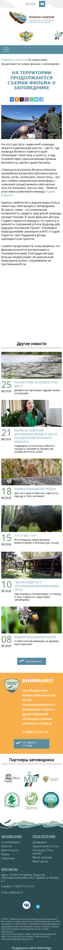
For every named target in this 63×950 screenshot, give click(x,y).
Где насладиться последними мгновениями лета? (36, 586)
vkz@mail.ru (16, 892)
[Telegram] (41, 99)
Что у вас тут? (25, 536)
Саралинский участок (46, 846)
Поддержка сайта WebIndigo (31, 948)
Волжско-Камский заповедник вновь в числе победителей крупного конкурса (35, 436)
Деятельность (10, 850)
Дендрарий (40, 842)
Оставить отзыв (30, 744)
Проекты (6, 846)
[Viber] (26, 99)
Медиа (5, 854)
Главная (6, 59)
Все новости (33, 661)
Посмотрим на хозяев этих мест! (36, 384)
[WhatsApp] (31, 99)
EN (33, 4)
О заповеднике (10, 842)
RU (28, 4)
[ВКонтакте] (12, 99)
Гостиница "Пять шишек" (43, 851)
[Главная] (31, 17)
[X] (22, 99)
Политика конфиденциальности (17, 939)
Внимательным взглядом (35, 489)
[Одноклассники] (17, 99)
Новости (19, 59)
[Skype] (36, 99)
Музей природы (42, 857)
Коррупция (8, 858)
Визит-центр (40, 861)
